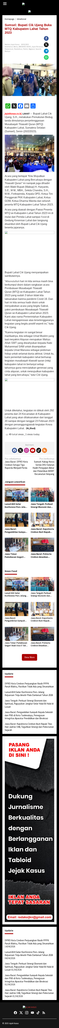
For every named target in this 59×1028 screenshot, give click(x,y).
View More (29, 657)
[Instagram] (26, 450)
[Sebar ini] (46, 38)
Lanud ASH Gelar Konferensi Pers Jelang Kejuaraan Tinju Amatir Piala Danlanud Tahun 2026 (16, 506)
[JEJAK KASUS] (30, 4)
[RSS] (44, 450)
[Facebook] (14, 450)
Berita (16, 47)
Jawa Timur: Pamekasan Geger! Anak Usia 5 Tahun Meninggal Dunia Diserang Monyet (14, 556)
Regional (32, 49)
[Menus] (4, 3)
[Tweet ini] (46, 44)
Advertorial (9, 47)
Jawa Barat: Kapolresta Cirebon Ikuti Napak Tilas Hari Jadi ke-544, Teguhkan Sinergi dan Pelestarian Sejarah (42, 531)
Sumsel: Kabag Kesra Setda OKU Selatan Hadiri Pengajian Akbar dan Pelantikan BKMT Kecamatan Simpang (43, 466)
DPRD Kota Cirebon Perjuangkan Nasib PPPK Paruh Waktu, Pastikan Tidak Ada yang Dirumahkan (29, 685)
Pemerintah (9, 49)
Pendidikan (18, 49)
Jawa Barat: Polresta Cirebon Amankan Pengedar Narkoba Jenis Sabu (41, 556)
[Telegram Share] (46, 51)
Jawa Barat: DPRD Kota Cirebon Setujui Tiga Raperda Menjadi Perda (16, 463)
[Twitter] (20, 450)
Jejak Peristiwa (37, 47)
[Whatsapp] (46, 57)
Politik (25, 49)
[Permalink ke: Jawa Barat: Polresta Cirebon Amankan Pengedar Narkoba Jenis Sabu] (42, 544)
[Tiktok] (38, 450)
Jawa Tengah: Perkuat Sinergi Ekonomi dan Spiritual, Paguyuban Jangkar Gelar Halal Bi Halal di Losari (42, 506)
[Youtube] (32, 450)
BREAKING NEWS (25, 47)
